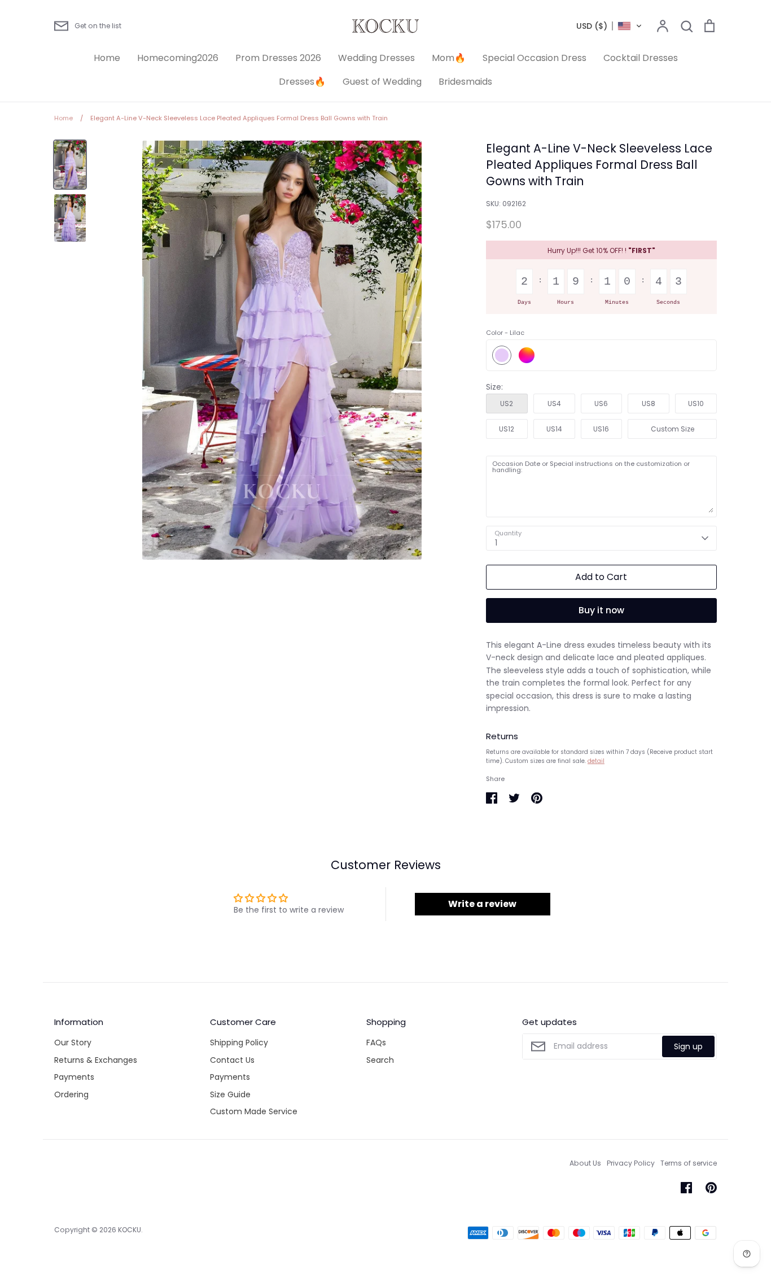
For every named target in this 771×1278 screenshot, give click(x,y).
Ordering (71, 1094)
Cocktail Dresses (640, 57)
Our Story (72, 1042)
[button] (609, 26)
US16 (601, 429)
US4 (554, 403)
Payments (74, 1077)
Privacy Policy (631, 1163)
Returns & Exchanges (95, 1060)
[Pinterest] (711, 1187)
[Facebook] (686, 1187)
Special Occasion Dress (534, 57)
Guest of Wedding (382, 81)
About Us (585, 1163)
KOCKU (129, 1230)
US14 (554, 429)
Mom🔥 (449, 57)
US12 (506, 429)
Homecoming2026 (177, 57)
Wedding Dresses (376, 57)
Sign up (688, 1046)
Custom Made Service (253, 1111)
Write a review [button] (482, 903)
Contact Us (232, 1060)
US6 (601, 403)
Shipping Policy (239, 1042)
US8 (648, 403)
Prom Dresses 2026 (278, 57)
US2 (506, 403)
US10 (696, 403)
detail (596, 761)
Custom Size (672, 429)
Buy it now (601, 610)
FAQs (376, 1042)
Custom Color (526, 355)
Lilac (501, 355)
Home (107, 57)
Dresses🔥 (302, 81)
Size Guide (230, 1094)
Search (380, 1060)
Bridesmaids (465, 81)
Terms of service (688, 1163)
